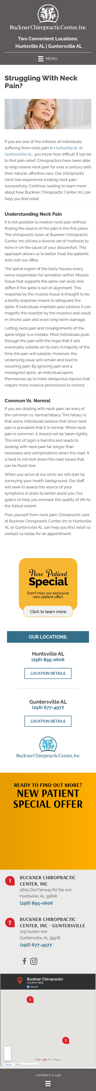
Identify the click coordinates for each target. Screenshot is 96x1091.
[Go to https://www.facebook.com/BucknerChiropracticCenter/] (24, 962)
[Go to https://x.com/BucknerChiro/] (33, 962)
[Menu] (48, 1083)
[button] (48, 837)
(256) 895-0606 (48, 659)
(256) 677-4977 (48, 707)
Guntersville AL (65, 46)
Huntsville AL (30, 46)
